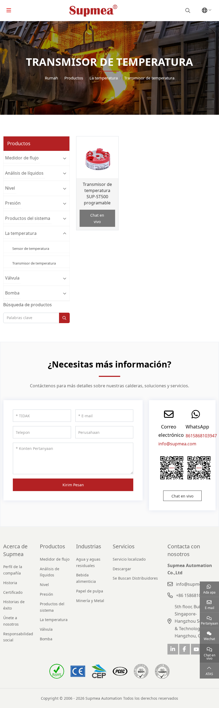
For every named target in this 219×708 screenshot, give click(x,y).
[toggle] (8, 10)
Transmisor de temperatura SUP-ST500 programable (97, 193)
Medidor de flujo (22, 158)
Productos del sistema (27, 218)
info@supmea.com (177, 444)
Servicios (124, 546)
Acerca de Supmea (15, 550)
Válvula (12, 278)
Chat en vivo (97, 218)
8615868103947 (201, 436)
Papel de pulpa (89, 591)
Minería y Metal (90, 600)
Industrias (88, 546)
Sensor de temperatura (30, 248)
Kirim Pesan (73, 484)
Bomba (12, 293)
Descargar (122, 568)
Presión (13, 203)
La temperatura (21, 233)
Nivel (10, 188)
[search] (187, 10)
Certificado (12, 592)
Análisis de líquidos (24, 173)
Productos (52, 546)
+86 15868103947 (193, 595)
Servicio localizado (129, 559)
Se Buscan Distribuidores (135, 578)
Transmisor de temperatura (34, 263)
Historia (10, 582)
